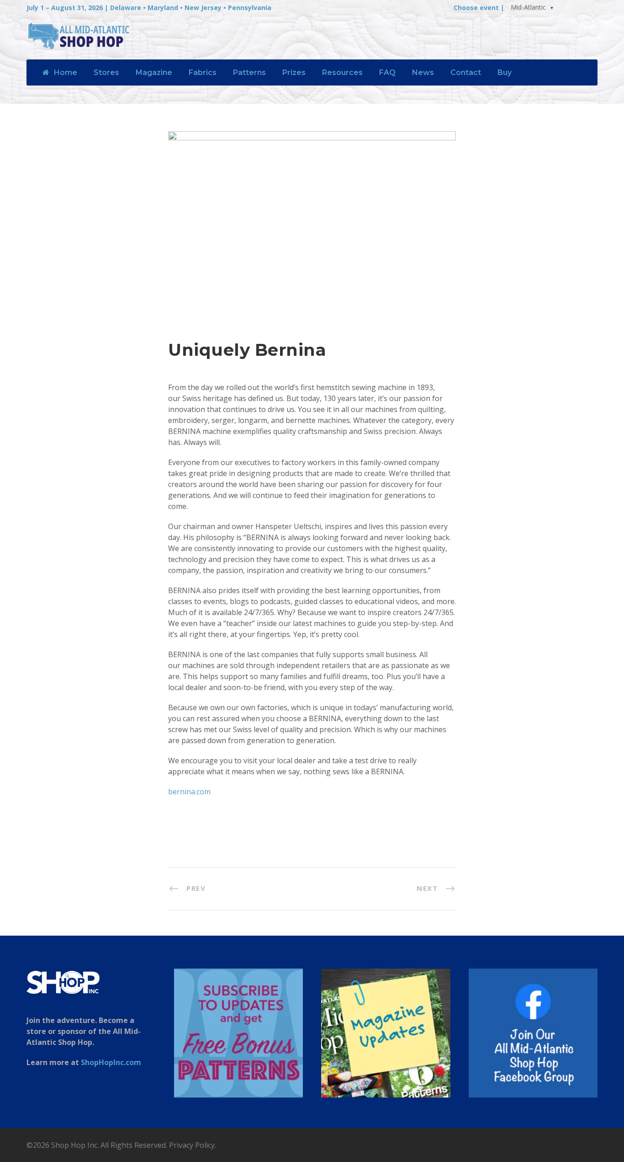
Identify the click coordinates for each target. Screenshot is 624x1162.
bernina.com (189, 792)
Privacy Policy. (192, 1145)
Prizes (294, 72)
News (423, 72)
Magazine (154, 72)
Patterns (249, 72)
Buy (504, 72)
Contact (465, 72)
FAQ (387, 72)
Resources (342, 72)
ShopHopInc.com (111, 1062)
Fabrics (203, 72)
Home (65, 72)
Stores (106, 72)
